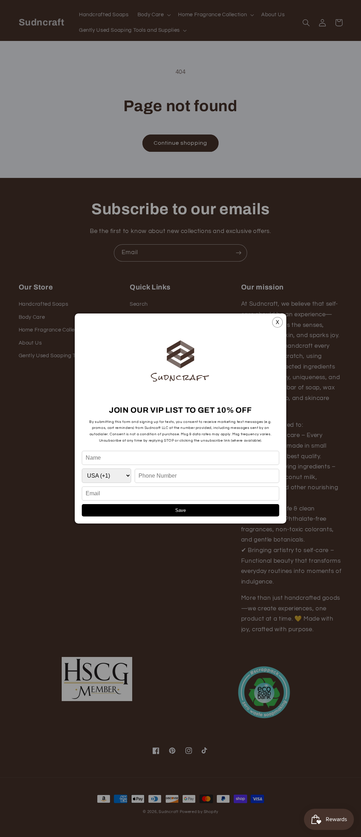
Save (180, 510)
